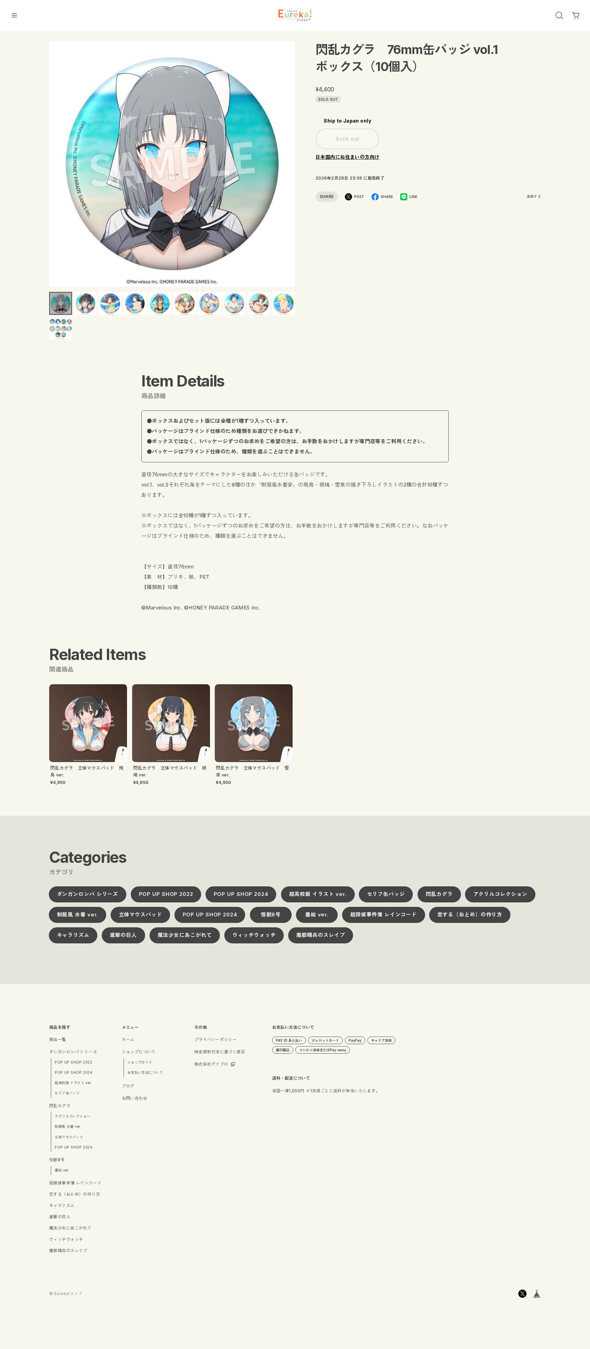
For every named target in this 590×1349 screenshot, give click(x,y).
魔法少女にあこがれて (184, 935)
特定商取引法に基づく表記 (219, 1051)
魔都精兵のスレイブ (320, 935)
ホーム (128, 1039)
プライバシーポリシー (215, 1039)
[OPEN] (559, 15)
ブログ (128, 1085)
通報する (533, 196)
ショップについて (139, 1051)
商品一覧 (57, 1039)
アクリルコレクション (500, 894)
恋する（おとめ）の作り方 (470, 915)
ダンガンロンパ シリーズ (87, 894)
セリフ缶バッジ (386, 894)
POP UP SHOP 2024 (241, 894)
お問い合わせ (135, 1098)
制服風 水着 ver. (77, 915)
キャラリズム (73, 935)
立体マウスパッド (140, 915)
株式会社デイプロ (211, 1064)
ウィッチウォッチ (254, 935)
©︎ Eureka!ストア (66, 1293)
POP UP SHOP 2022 (166, 894)
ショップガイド (139, 1062)
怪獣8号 (271, 915)
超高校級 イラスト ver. (318, 894)
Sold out (347, 139)
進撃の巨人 (123, 935)
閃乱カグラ (439, 894)
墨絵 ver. (316, 915)
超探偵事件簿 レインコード (383, 915)
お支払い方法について (145, 1072)
